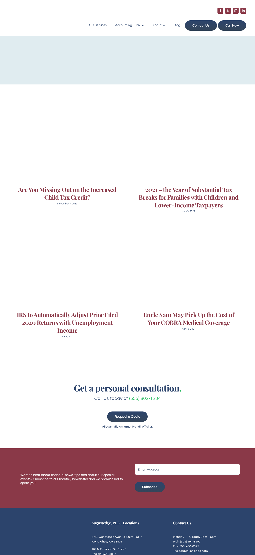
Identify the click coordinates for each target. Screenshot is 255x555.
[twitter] (228, 11)
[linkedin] (243, 11)
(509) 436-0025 (189, 546)
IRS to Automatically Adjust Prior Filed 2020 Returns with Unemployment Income (67, 322)
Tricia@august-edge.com (190, 550)
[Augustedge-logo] (27, 11)
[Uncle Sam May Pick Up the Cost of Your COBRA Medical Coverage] (188, 265)
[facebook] (220, 11)
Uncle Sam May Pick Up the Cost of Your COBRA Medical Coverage (188, 318)
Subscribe (149, 487)
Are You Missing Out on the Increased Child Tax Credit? (67, 193)
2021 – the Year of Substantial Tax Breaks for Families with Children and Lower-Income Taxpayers (188, 197)
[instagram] (236, 11)
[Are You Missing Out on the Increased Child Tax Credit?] (67, 139)
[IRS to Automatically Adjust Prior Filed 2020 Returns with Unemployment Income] (67, 265)
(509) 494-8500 (190, 541)
